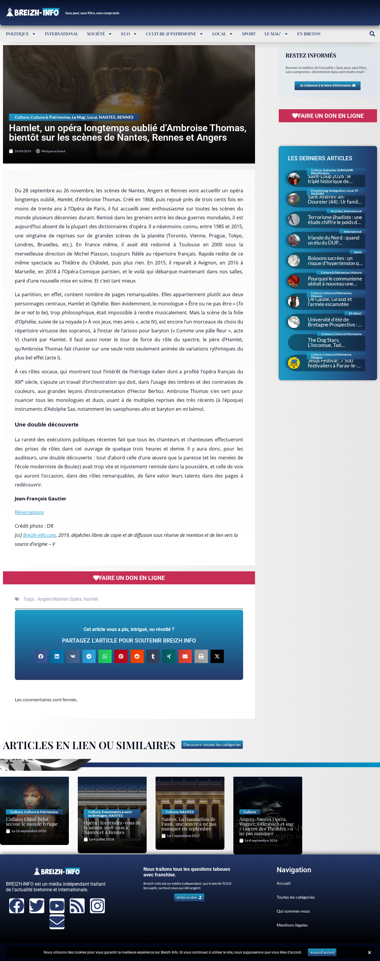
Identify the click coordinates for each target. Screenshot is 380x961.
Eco (125, 34)
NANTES (107, 117)
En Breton (309, 34)
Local (219, 34)
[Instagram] (97, 905)
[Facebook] (16, 905)
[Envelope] (57, 921)
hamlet (91, 599)
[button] (372, 34)
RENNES (125, 117)
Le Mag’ (273, 34)
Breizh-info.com (39, 535)
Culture (22, 117)
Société (96, 34)
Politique (17, 34)
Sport (249, 34)
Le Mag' (79, 117)
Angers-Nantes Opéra (59, 599)
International (61, 34)
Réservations (29, 512)
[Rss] (77, 905)
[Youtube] (57, 905)
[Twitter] (36, 905)
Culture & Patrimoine (171, 34)
